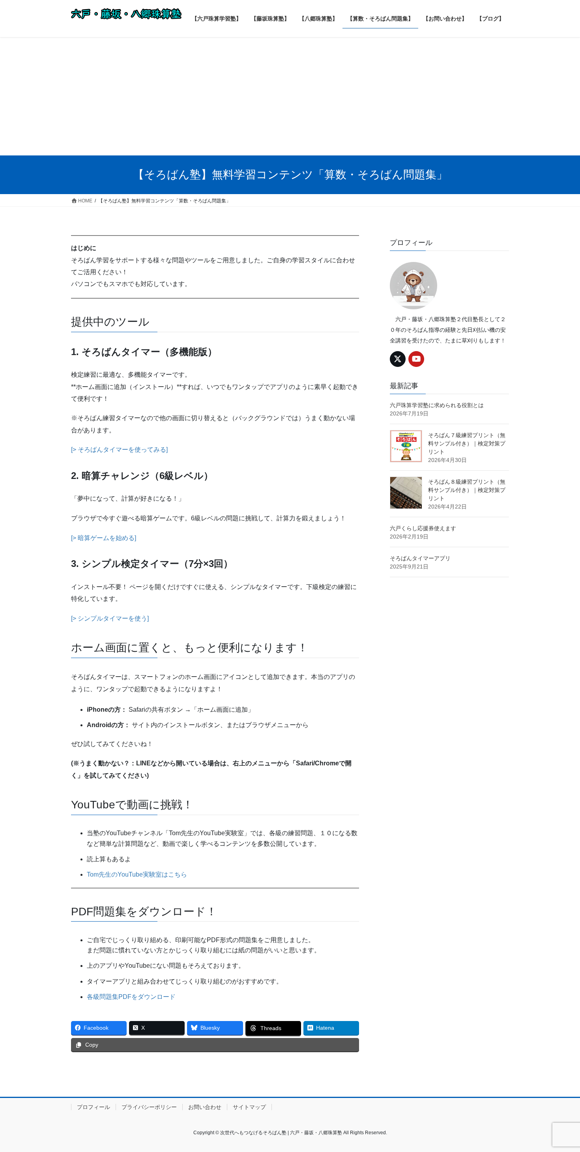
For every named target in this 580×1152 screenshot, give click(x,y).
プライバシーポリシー (149, 1107)
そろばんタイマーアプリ (420, 558)
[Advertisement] (290, 96)
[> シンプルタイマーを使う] (110, 618)
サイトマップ (249, 1107)
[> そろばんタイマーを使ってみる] (119, 449)
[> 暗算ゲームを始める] (103, 538)
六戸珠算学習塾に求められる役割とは (437, 405)
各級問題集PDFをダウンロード (131, 996)
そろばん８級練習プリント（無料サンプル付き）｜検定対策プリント (466, 490)
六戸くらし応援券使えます (423, 528)
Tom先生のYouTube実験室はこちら (137, 874)
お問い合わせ (204, 1107)
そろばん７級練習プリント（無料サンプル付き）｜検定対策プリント (466, 443)
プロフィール (93, 1107)
